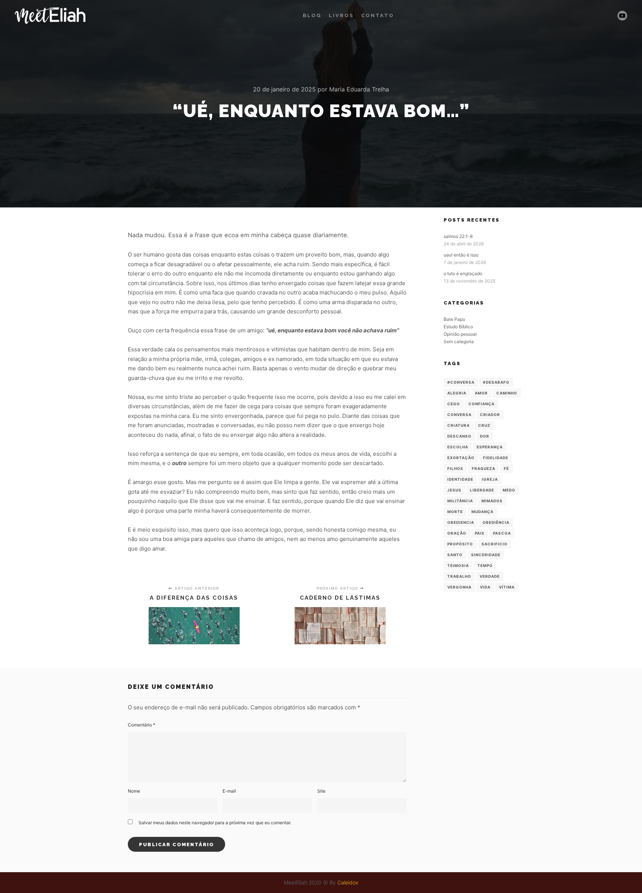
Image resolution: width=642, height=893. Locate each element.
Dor (484, 436)
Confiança (481, 404)
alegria (456, 393)
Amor (481, 393)
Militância (460, 501)
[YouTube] (622, 15)
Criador (490, 414)
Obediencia (460, 522)
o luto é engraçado (463, 273)
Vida (485, 587)
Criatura (458, 425)
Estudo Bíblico (458, 326)
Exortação (460, 457)
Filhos (455, 468)
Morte (455, 511)
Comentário (141, 725)
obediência (496, 522)
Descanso (459, 436)
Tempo (485, 565)
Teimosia (458, 565)
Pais (479, 533)
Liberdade (482, 490)
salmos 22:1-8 (458, 236)
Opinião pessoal (460, 334)
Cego (453, 404)
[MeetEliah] (50, 15)
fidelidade (495, 457)
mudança (482, 511)
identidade (460, 479)
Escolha (457, 447)
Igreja (490, 479)
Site (321, 791)
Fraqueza (483, 468)
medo (509, 490)
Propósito (460, 544)
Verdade (490, 576)
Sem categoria (459, 341)
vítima (507, 587)
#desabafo (496, 382)
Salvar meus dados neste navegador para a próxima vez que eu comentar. (215, 822)
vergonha (459, 587)
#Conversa (460, 382)
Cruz (484, 425)
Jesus (454, 490)
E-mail (229, 791)
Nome (134, 791)
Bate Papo (454, 319)
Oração (456, 533)
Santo (455, 554)
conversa (459, 414)
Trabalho (459, 576)
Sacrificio (495, 544)
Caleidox (348, 882)
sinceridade (485, 554)
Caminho (506, 393)
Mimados (492, 501)
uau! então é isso (461, 255)
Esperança (490, 447)
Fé (506, 468)
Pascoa (502, 533)
